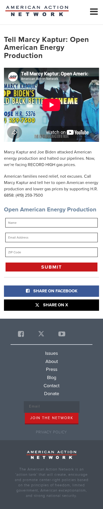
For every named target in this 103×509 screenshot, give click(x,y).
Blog (51, 377)
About (51, 361)
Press (51, 369)
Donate (51, 393)
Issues (51, 353)
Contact (51, 386)
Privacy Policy (51, 432)
